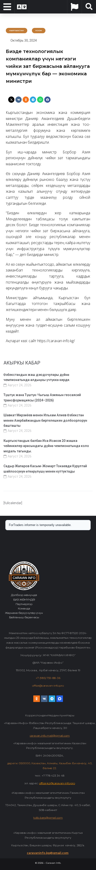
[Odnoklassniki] (36, 698)
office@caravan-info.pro (48, 685)
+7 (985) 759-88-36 (48, 678)
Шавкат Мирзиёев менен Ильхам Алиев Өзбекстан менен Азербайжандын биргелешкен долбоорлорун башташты (45, 420)
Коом (38, 30)
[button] (11, 99)
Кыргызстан (16, 30)
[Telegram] (52, 698)
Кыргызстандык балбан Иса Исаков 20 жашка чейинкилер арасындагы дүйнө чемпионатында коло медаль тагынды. (46, 446)
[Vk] (44, 698)
